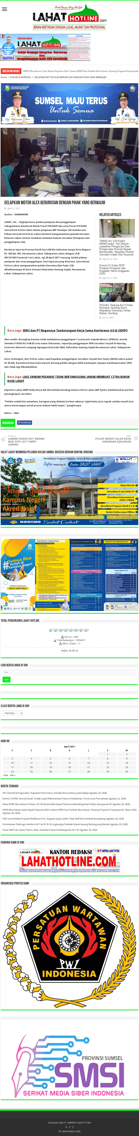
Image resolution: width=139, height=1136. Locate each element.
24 (12, 771)
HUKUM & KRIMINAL (20, 77)
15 (107, 763)
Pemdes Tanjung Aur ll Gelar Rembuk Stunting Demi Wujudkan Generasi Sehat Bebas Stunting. (116, 309)
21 (88, 767)
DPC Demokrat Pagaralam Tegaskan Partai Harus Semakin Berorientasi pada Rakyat (46, 793)
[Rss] (66, 1127)
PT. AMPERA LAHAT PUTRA (77, 1122)
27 (69, 771)
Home (4, 77)
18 (31, 767)
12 (50, 763)
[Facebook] (69, 1127)
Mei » (13, 775)
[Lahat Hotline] (69, 16)
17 (12, 767)
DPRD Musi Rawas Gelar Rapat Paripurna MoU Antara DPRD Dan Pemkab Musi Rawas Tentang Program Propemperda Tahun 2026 (69, 809)
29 (107, 771)
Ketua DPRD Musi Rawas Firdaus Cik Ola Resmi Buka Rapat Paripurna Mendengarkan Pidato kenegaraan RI (57, 804)
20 (69, 767)
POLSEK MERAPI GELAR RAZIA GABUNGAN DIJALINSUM (113, 439)
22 (107, 767)
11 (31, 763)
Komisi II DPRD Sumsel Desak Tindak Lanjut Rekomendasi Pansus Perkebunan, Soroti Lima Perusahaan (55, 798)
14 (88, 763)
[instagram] (72, 1127)
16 (126, 763)
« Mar (6, 775)
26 (50, 771)
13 (69, 763)
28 (88, 771)
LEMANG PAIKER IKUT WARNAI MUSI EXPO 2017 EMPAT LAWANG (26, 440)
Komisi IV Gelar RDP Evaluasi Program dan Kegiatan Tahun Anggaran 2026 (114, 269)
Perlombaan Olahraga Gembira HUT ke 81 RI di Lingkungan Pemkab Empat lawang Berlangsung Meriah (74, 71)
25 (31, 771)
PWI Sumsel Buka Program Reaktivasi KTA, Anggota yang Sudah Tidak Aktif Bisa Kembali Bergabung (54, 818)
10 (12, 763)
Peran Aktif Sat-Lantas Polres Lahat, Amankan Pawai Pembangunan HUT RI (41, 830)
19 (50, 767)
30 (126, 771)
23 (126, 767)
